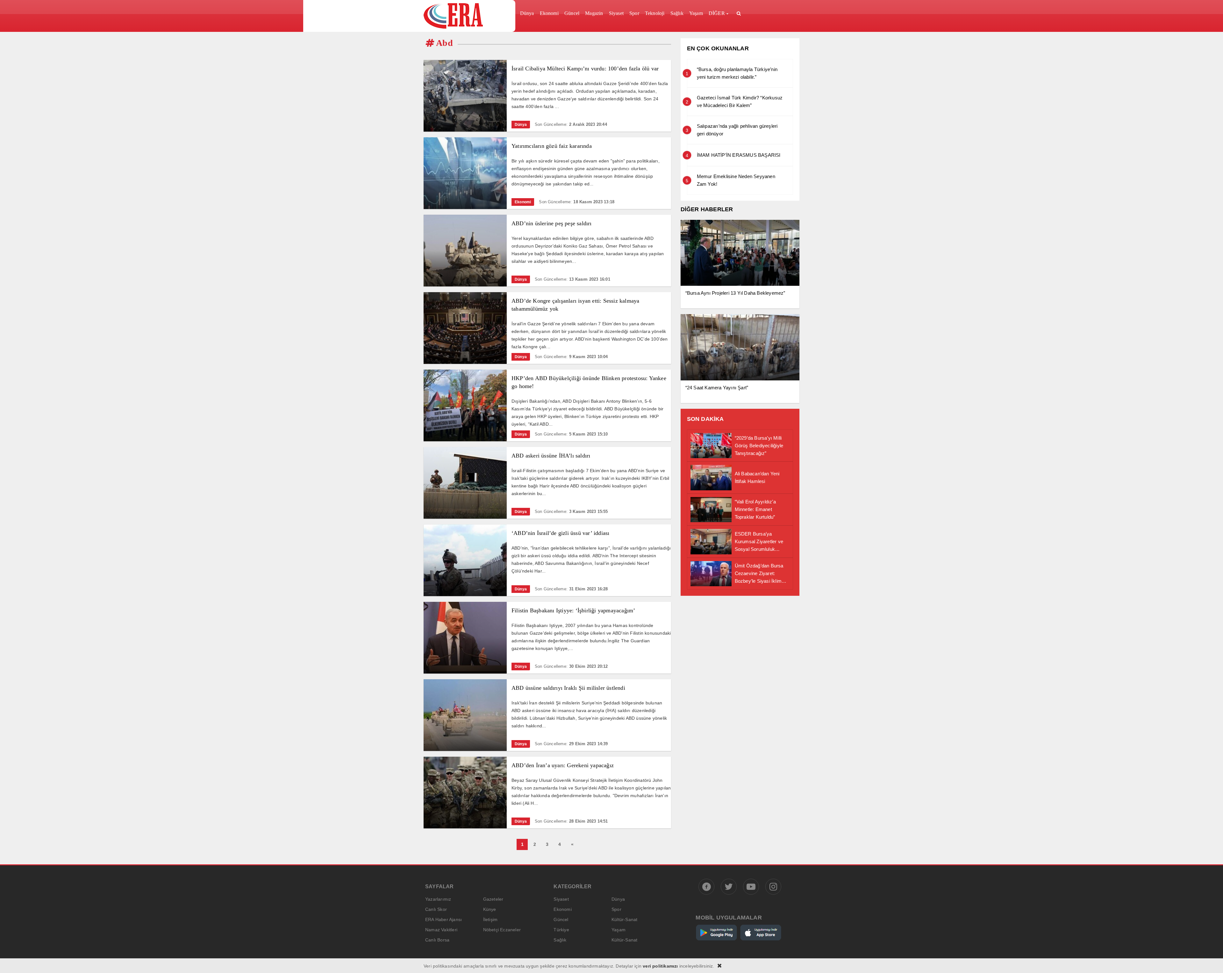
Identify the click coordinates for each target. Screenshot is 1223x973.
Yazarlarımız (438, 899)
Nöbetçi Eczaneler (502, 929)
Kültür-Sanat (624, 919)
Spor (616, 909)
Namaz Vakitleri (441, 929)
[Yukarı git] (1210, 960)
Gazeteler (493, 899)
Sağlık (560, 939)
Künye (489, 909)
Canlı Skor (436, 909)
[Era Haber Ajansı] (467, 16)
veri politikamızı (660, 966)
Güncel (561, 919)
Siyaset (561, 899)
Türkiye (561, 929)
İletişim (490, 919)
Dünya (618, 899)
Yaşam (619, 929)
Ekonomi (562, 909)
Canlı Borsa (437, 939)
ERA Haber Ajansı (443, 919)
